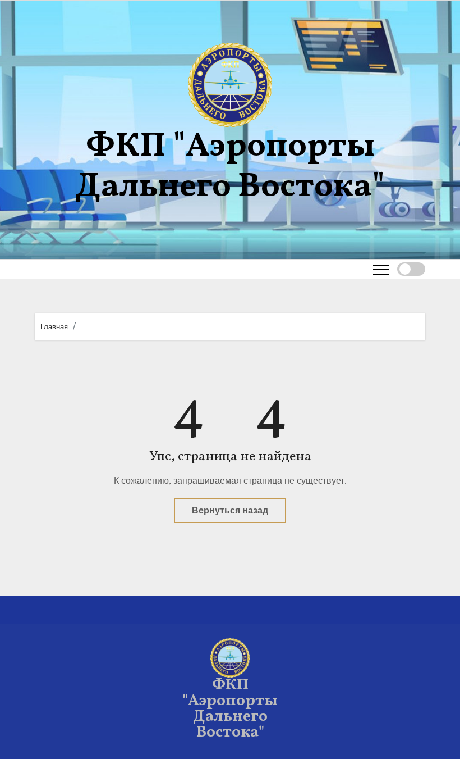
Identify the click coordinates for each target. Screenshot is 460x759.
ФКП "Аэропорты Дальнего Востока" (230, 167)
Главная (54, 326)
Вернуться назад (230, 510)
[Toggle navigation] (381, 269)
